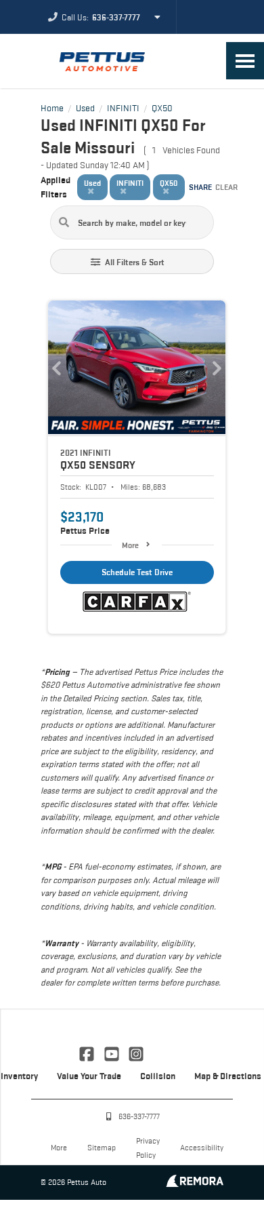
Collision (157, 1075)
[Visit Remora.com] (194, 1183)
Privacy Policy (148, 1147)
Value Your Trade (89, 1075)
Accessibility (201, 1147)
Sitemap (101, 1147)
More (130, 545)
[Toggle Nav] (245, 60)
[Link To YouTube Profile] (112, 1053)
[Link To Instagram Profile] (136, 1053)
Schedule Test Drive (137, 572)
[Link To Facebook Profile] (88, 1053)
